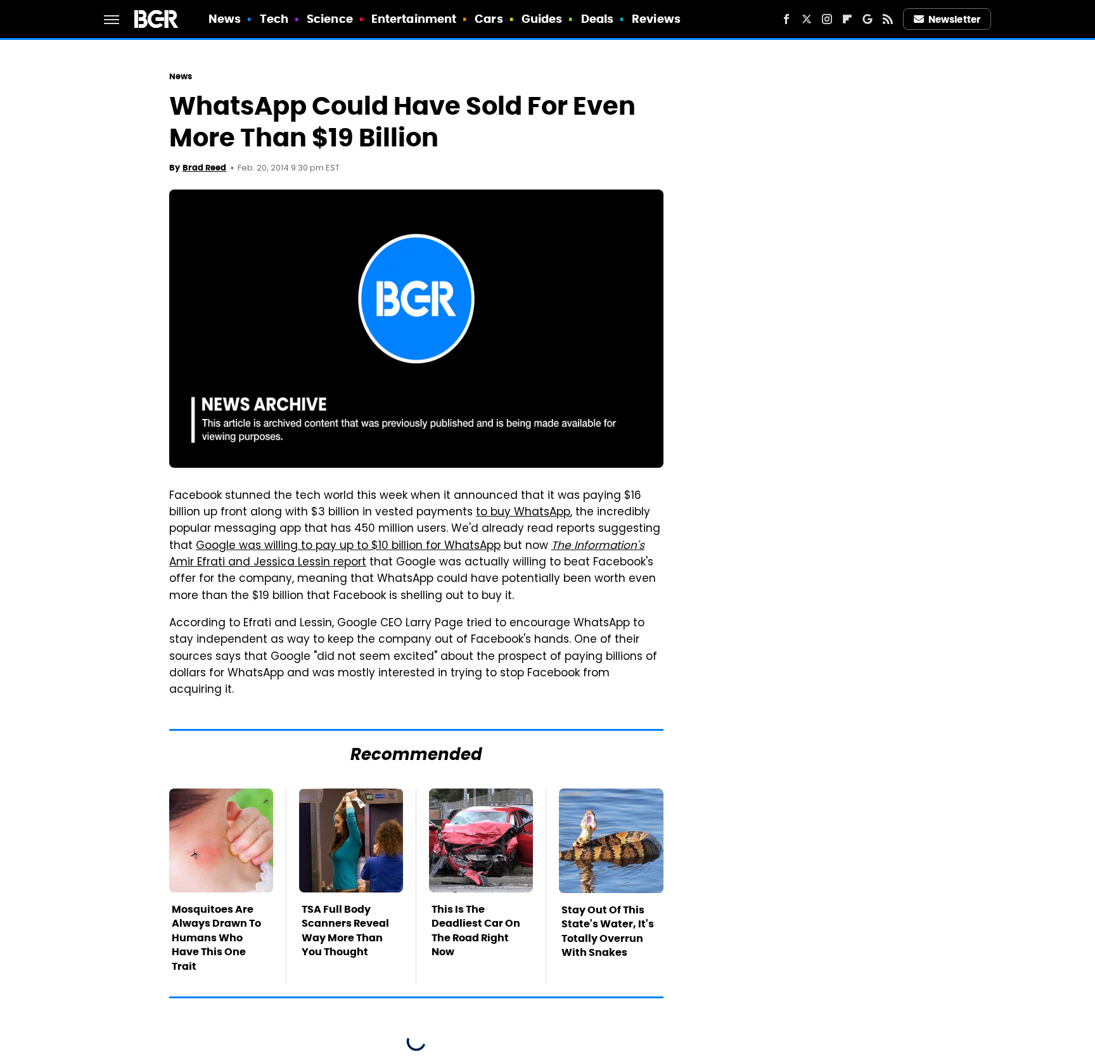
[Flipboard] (847, 19)
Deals (597, 18)
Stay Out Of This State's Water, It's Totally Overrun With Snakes (607, 931)
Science (330, 18)
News (224, 18)
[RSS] (888, 19)
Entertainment (413, 18)
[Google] (867, 19)
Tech (274, 18)
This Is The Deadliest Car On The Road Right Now (476, 930)
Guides (542, 18)
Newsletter (954, 19)
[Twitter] (807, 19)
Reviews (656, 18)
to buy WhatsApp (523, 513)
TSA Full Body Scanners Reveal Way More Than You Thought (345, 930)
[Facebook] (786, 19)
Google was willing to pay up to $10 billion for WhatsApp (348, 546)
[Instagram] (827, 19)
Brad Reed (204, 167)
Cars (489, 18)
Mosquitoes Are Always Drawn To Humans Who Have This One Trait (216, 938)
